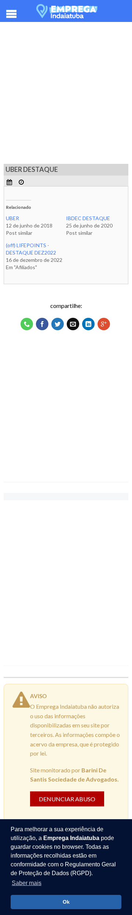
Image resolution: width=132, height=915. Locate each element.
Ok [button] (66, 902)
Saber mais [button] (26, 883)
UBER (12, 218)
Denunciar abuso (67, 798)
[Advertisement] (66, 95)
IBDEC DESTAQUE (88, 218)
